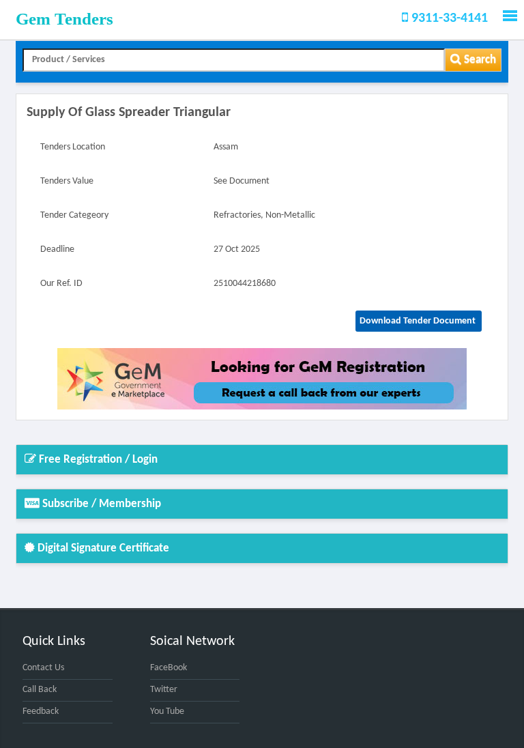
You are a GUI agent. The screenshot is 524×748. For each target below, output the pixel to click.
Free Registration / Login (97, 459)
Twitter (163, 690)
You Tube (167, 711)
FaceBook (168, 668)
